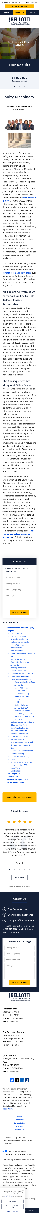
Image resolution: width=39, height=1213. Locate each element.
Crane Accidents (21, 688)
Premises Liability (18, 636)
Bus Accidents (16, 648)
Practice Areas (10, 622)
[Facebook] (12, 1080)
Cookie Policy (10, 1154)
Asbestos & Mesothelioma (21, 751)
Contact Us (19, 12)
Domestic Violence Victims (21, 762)
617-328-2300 (16, 1068)
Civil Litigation (13, 774)
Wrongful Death (17, 739)
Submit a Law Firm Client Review (19, 886)
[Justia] (27, 1080)
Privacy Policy (19, 1123)
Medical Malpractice (19, 733)
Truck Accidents (17, 645)
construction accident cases (16, 272)
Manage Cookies (25, 1154)
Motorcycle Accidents (19, 642)
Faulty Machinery (21, 693)
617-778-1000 (16, 1018)
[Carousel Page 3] (24, 86)
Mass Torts (15, 768)
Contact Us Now (19, 612)
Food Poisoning (17, 753)
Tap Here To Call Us (19, 6)
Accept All (12, 1201)
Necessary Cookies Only (12, 1206)
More (32, 12)
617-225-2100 (16, 1041)
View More (19, 877)
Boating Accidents (18, 668)
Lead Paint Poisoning (19, 756)
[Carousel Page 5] (29, 869)
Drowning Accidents (19, 639)
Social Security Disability (17, 782)
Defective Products (18, 731)
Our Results (19, 64)
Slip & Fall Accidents (19, 736)
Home (6, 12)
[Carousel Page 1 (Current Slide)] (14, 86)
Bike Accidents (16, 650)
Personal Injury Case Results (19, 797)
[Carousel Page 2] (19, 86)
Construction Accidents (20, 679)
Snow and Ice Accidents (20, 676)
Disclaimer (20, 1120)
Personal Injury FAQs (19, 765)
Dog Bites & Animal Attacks (22, 742)
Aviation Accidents (18, 670)
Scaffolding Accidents (23, 713)
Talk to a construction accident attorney (18, 533)
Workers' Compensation (17, 779)
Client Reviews (19, 811)
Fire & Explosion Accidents (21, 673)
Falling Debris (20, 690)
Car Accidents (16, 633)
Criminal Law (12, 776)
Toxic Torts (15, 759)
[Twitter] (17, 1080)
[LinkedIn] (22, 1080)
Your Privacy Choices (17, 1151)
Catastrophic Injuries (19, 728)
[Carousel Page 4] (24, 869)
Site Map (19, 1126)
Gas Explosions (16, 771)
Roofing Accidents (22, 710)
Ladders (17, 702)
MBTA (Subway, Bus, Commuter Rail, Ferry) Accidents (19, 662)
